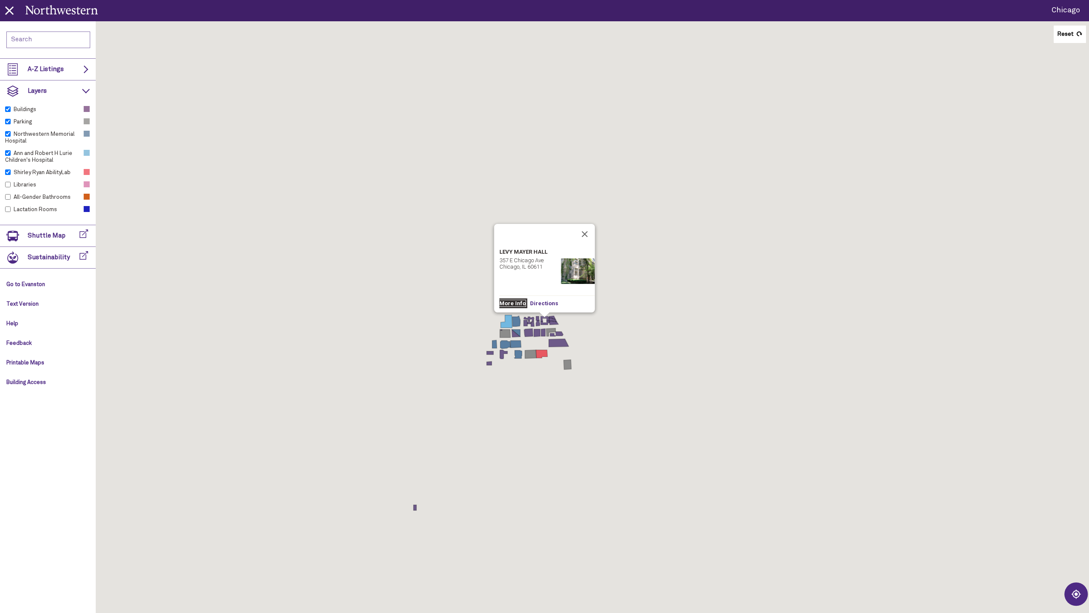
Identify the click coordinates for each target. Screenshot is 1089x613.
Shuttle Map (47, 235)
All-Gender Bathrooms (42, 197)
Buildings (25, 109)
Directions (544, 303)
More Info (512, 303)
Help (12, 324)
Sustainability (49, 257)
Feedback (19, 343)
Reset (1065, 34)
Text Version (22, 304)
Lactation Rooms (35, 209)
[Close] (585, 234)
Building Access (26, 382)
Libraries (25, 185)
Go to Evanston (25, 284)
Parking (23, 122)
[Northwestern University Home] (62, 9)
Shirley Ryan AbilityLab (42, 172)
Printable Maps (25, 363)
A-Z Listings (46, 69)
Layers (37, 91)
